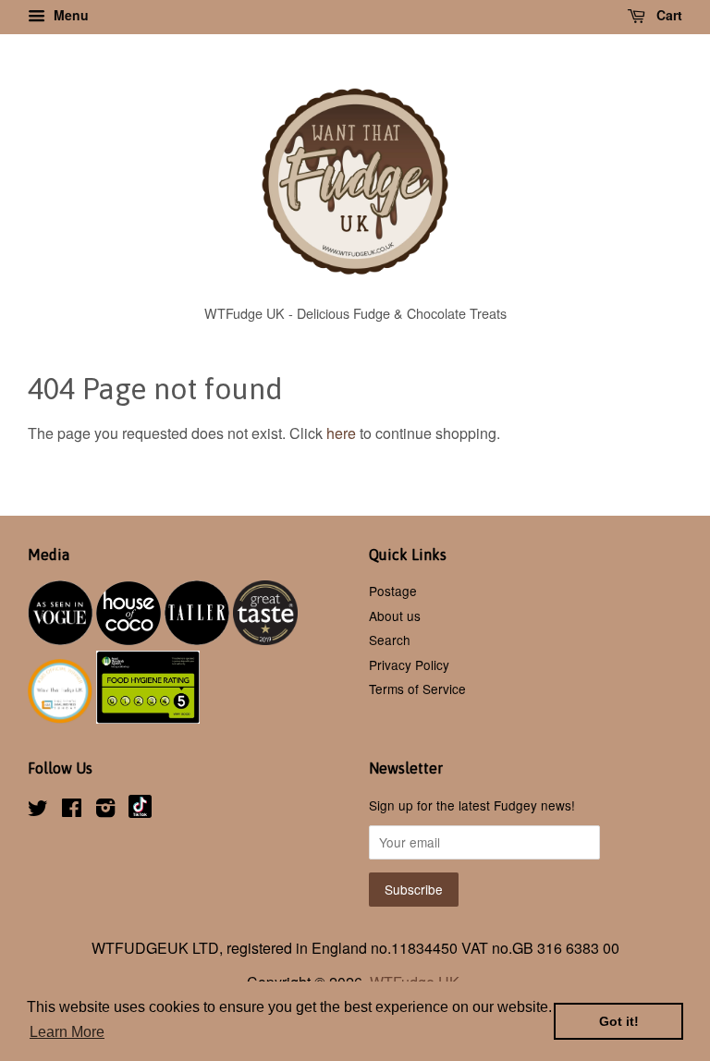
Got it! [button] (619, 1021)
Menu (69, 15)
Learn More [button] (67, 1032)
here (341, 433)
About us (395, 615)
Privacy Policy (409, 664)
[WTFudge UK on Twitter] (38, 810)
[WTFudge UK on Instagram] (105, 810)
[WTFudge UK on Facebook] (71, 810)
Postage (393, 590)
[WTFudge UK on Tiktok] (140, 812)
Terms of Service (417, 688)
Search (389, 639)
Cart (667, 15)
